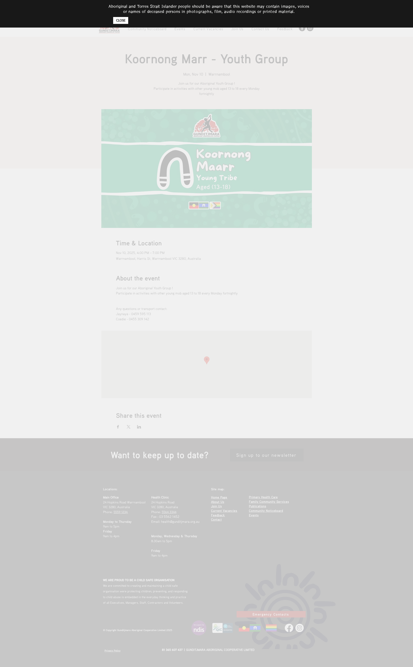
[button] (120, 20)
